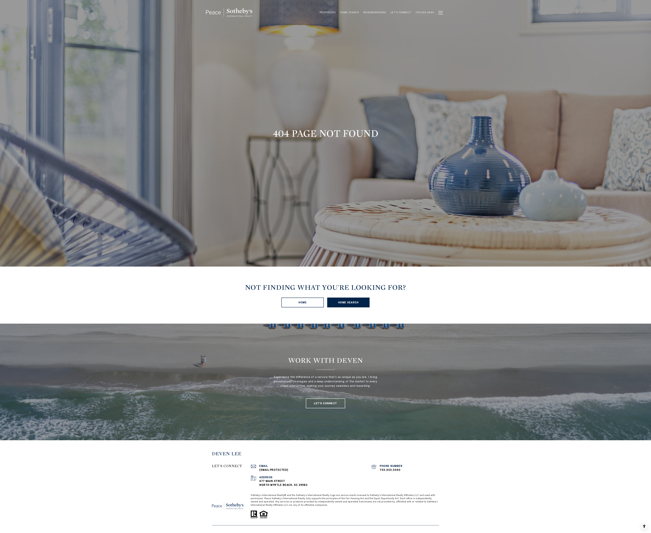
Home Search (348, 302)
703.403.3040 (390, 470)
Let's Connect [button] (325, 403)
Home (303, 302)
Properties (328, 12)
